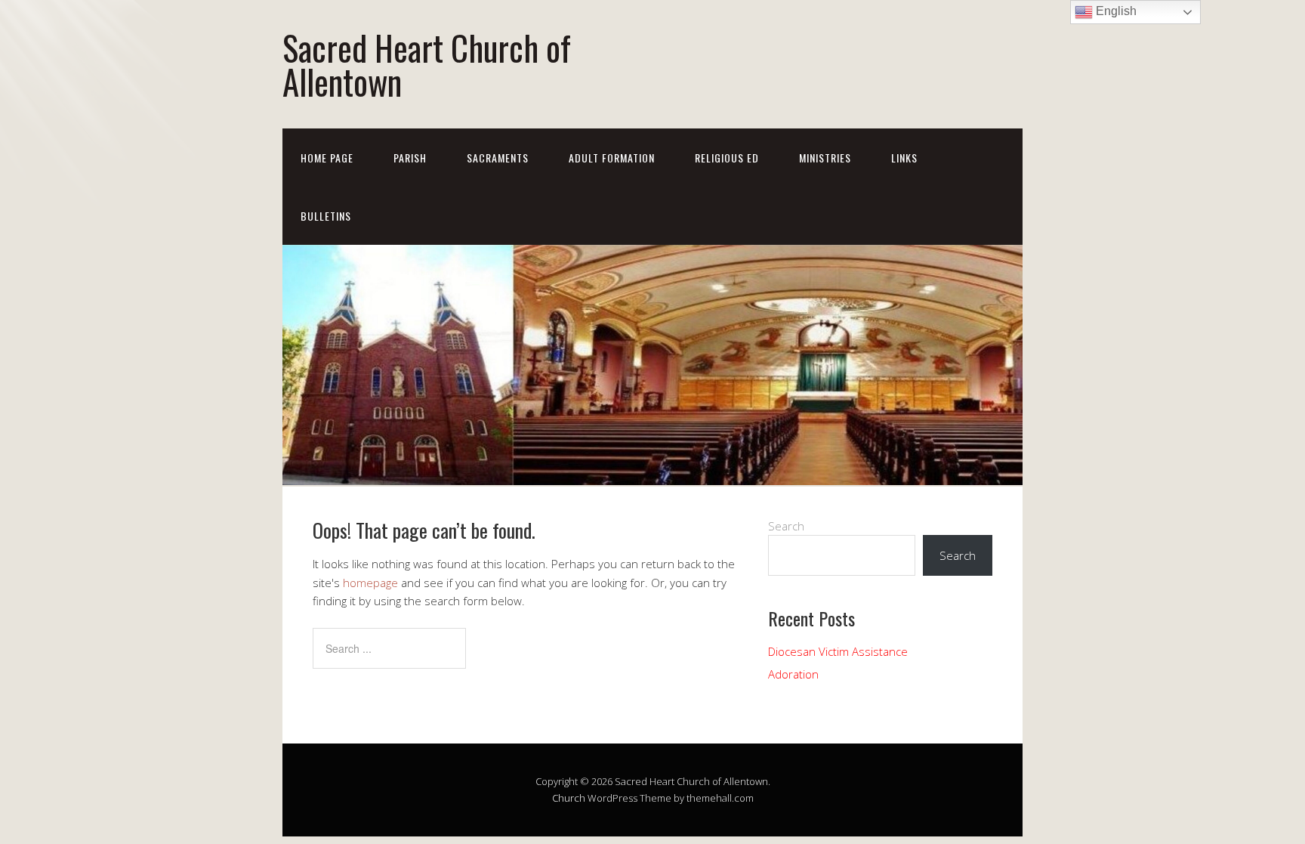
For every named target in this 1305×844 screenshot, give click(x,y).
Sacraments (498, 157)
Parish (410, 157)
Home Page (327, 157)
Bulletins (326, 216)
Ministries (825, 157)
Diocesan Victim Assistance (838, 651)
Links (904, 157)
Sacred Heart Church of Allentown (426, 64)
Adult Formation (612, 157)
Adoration (793, 674)
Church (568, 798)
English (1115, 11)
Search (786, 525)
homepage (370, 582)
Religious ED (727, 157)
